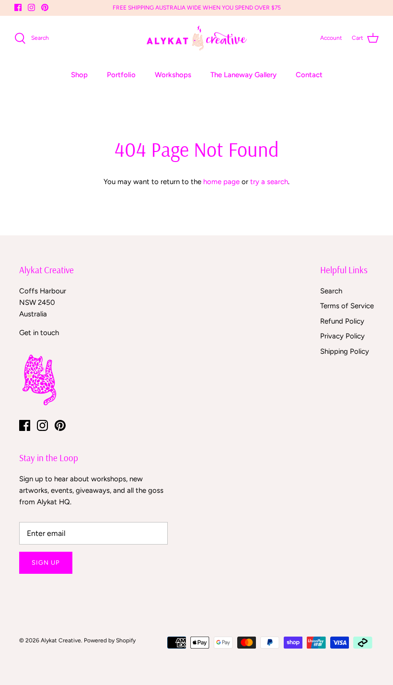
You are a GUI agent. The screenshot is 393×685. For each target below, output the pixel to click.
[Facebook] (18, 7)
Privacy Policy (342, 336)
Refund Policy (342, 321)
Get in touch (39, 332)
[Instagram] (31, 7)
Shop (79, 74)
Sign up (46, 562)
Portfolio (121, 74)
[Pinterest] (44, 7)
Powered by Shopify (110, 640)
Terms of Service (347, 306)
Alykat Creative (61, 640)
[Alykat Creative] (196, 38)
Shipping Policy (344, 351)
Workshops (173, 74)
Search (331, 291)
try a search (269, 181)
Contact (309, 74)
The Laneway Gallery (243, 74)
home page (221, 181)
